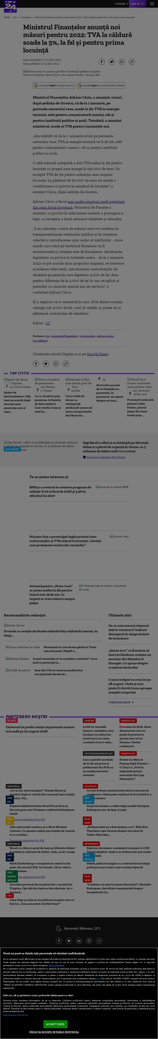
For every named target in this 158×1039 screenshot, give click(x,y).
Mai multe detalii (56, 965)
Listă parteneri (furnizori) (15, 1015)
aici (98, 978)
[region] (79, 993)
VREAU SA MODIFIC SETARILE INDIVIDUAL (54, 1032)
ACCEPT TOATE (55, 1024)
